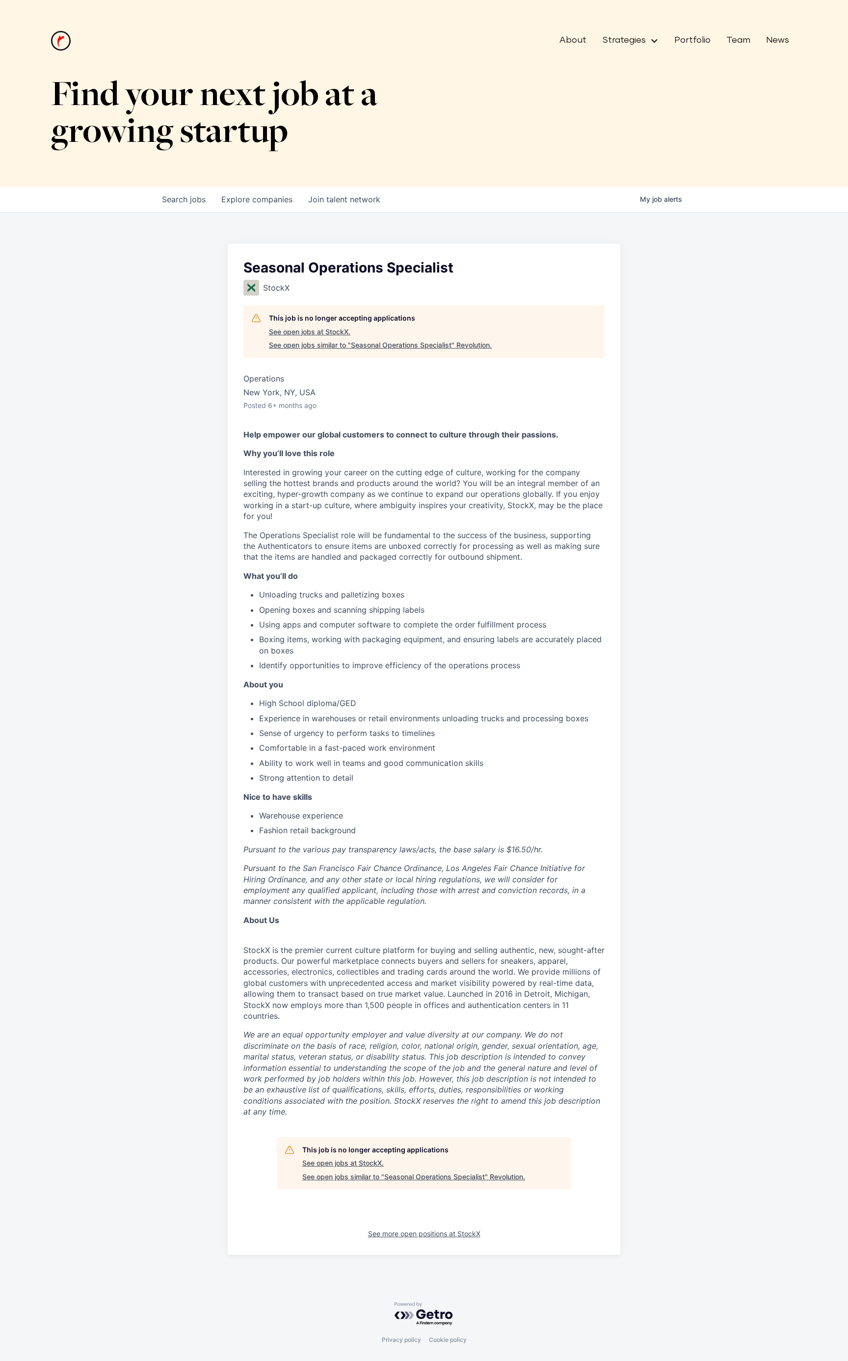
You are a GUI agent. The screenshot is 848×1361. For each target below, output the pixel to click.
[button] (626, 40)
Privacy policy (401, 1339)
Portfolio (692, 40)
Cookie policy (448, 1339)
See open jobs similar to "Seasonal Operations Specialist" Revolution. (380, 345)
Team (738, 40)
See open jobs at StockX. (309, 331)
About (572, 40)
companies (256, 199)
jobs (184, 199)
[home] (61, 41)
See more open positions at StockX (424, 1233)
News (777, 40)
